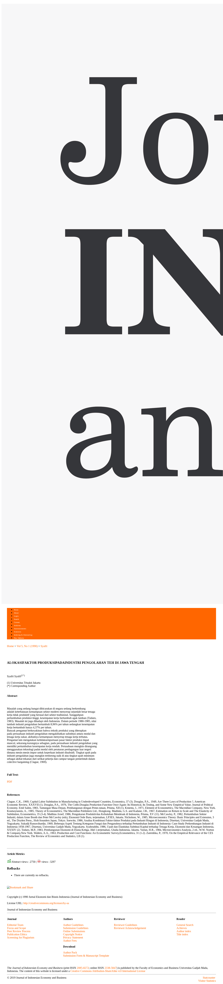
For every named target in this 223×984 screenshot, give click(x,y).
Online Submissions (74, 931)
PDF (9, 781)
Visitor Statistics (207, 980)
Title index (182, 934)
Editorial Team (15, 924)
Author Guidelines (73, 924)
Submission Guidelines (75, 928)
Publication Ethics (17, 934)
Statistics (17, 632)
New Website (19, 638)
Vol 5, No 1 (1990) (27, 646)
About (16, 613)
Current (17, 622)
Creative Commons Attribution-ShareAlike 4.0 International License (107, 971)
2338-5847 (111, 967)
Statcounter (209, 977)
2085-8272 (83, 967)
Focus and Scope (16, 928)
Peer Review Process (18, 931)
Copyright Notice (72, 934)
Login (16, 616)
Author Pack (70, 952)
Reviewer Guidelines (125, 924)
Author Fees (70, 940)
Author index (183, 931)
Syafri (44, 646)
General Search (184, 924)
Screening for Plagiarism (20, 937)
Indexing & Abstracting (23, 635)
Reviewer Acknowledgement (130, 928)
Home (16, 610)
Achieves (181, 928)
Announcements (20, 629)
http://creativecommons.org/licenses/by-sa (46, 903)
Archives (17, 625)
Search (16, 619)
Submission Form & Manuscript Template (86, 955)
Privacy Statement (73, 937)
